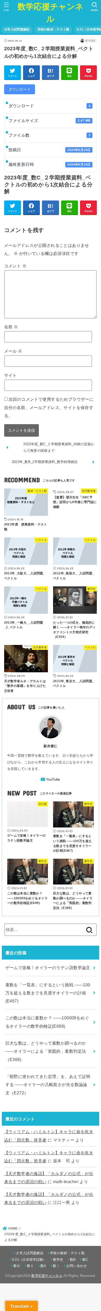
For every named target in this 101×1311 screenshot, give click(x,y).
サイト (10, 375)
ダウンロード (20, 89)
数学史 (58, 1260)
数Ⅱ (30, 1266)
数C (85, 1260)
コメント (15, 266)
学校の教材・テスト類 (53, 29)
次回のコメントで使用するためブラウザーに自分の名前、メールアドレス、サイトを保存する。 (49, 407)
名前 (11, 326)
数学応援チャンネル (46, 1276)
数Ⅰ (56, 1266)
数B (73, 1260)
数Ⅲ (16, 1266)
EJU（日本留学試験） (29, 1260)
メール (13, 351)
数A (43, 1266)
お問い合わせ (76, 1266)
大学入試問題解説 (17, 29)
